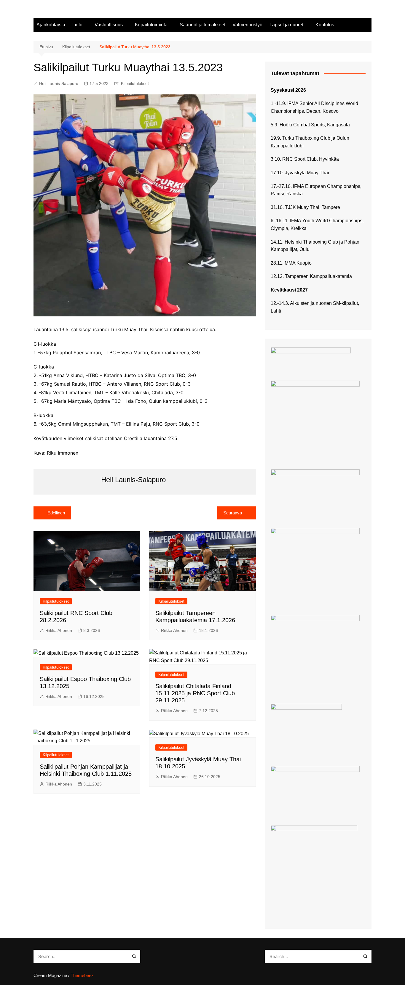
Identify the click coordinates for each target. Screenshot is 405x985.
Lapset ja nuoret (286, 24)
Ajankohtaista (50, 24)
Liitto (77, 24)
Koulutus (324, 24)
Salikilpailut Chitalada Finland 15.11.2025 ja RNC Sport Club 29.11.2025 (195, 693)
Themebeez (82, 975)
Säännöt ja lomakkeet (202, 24)
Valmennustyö (247, 24)
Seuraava (232, 512)
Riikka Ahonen (58, 630)
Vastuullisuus (109, 24)
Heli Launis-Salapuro (58, 83)
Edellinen (56, 512)
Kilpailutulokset (135, 83)
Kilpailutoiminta (151, 24)
